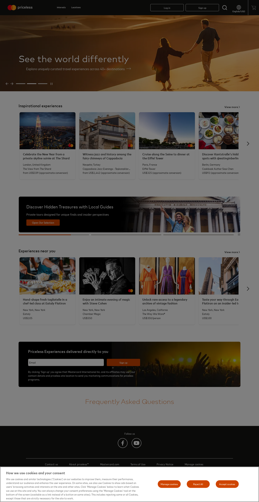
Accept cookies (227, 484)
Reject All (198, 484)
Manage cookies (169, 484)
